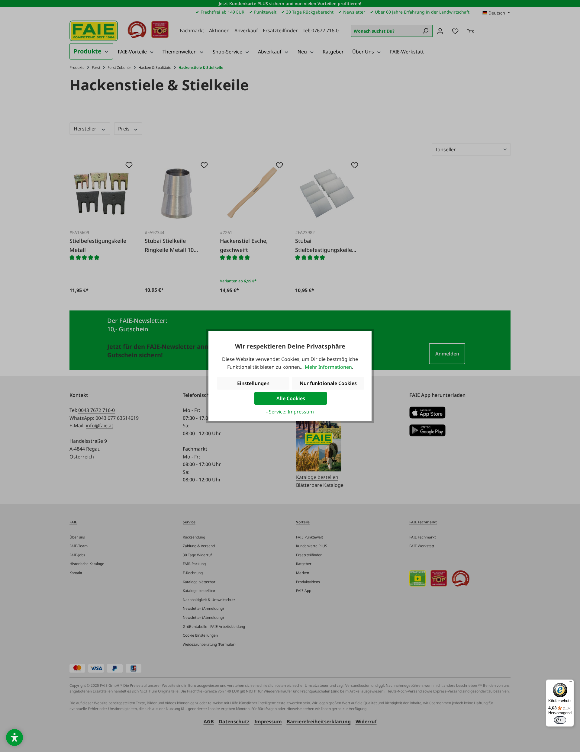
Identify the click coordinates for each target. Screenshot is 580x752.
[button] (14, 737)
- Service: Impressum (290, 411)
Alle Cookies (290, 398)
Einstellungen (253, 383)
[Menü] (570, 683)
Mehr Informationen (328, 367)
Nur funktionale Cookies (328, 383)
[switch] (560, 720)
